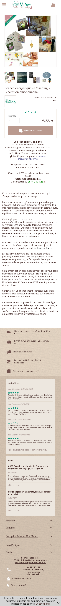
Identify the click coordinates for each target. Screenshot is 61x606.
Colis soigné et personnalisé (25, 371)
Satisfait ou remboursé (22, 351)
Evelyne (15, 404)
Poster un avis (51, 99)
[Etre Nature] (10, 101)
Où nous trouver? (18, 585)
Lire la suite (14, 485)
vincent (15, 419)
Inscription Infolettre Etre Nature (22, 536)
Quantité (12, 115)
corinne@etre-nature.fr (21, 578)
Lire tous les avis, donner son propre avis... (28, 449)
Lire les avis (39, 97)
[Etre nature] (22, 4)
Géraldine (16, 389)
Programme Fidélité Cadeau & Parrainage (27, 361)
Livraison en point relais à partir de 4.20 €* (32, 332)
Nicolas (15, 434)
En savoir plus (43, 603)
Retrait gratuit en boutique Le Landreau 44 (31, 342)
